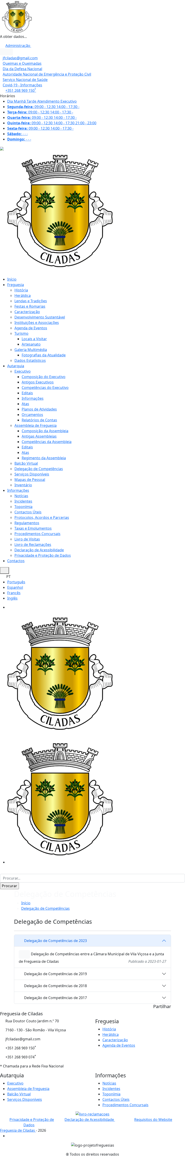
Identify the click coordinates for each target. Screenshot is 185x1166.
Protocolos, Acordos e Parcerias (41, 517)
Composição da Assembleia (45, 430)
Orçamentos (32, 414)
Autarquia (15, 365)
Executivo (22, 371)
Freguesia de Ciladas (18, 1130)
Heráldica (22, 295)
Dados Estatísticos (30, 360)
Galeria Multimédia (30, 349)
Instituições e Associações (36, 322)
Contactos (16, 560)
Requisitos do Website (153, 1119)
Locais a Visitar (34, 338)
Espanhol (15, 587)
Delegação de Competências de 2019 (55, 973)
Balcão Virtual (26, 463)
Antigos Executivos (38, 382)
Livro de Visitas (27, 539)
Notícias (21, 495)
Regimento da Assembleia (44, 457)
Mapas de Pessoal (29, 479)
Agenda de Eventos (30, 328)
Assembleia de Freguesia (35, 425)
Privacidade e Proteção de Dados (42, 555)
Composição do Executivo (43, 376)
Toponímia (23, 506)
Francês (14, 592)
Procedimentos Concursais (37, 533)
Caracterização (27, 311)
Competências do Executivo (45, 387)
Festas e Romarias (29, 306)
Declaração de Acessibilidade (39, 549)
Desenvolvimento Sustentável (39, 317)
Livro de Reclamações (32, 544)
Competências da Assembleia (47, 441)
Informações (33, 398)
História (21, 290)
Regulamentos (26, 522)
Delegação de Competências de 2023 (55, 940)
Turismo (21, 333)
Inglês (12, 598)
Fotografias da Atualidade (44, 355)
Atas (25, 403)
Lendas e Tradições (30, 300)
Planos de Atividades (39, 409)
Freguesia (15, 284)
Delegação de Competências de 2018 (55, 985)
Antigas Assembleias (39, 436)
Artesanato (31, 344)
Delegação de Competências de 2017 (55, 997)
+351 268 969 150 (20, 90)
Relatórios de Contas (39, 420)
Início (11, 279)
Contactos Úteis (28, 512)
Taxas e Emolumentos (33, 528)
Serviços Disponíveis (31, 474)
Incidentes (23, 501)
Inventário (23, 485)
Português (16, 582)
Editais (27, 392)
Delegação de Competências (38, 468)
